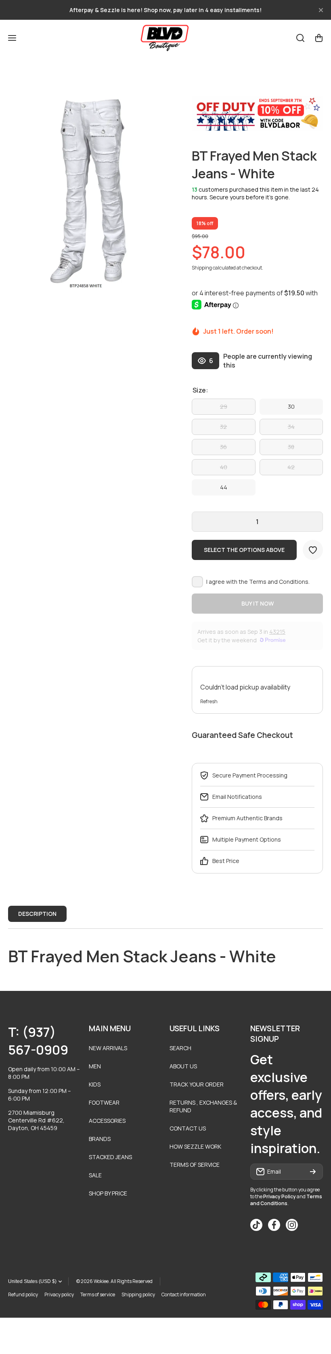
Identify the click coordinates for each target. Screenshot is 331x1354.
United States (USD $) (32, 1281)
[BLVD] (165, 38)
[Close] (321, 10)
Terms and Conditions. (279, 581)
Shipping (202, 267)
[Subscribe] (313, 1172)
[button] (319, 38)
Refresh (209, 701)
